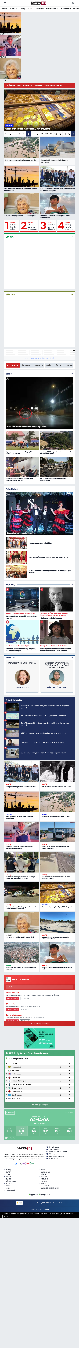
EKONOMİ (40, 9)
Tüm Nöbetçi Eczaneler (40, 1023)
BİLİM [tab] (48, 365)
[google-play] (45, 1195)
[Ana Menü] (5, 3)
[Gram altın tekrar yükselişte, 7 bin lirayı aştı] (57, 892)
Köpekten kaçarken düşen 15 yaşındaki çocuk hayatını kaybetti (51, 227)
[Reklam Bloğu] (39, 1038)
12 (56, 134)
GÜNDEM (13, 9)
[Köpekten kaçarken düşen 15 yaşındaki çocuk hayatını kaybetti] (21, 832)
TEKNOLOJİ (45, 1186)
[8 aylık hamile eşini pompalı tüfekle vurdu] (57, 771)
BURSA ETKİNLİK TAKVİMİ (50, 1188)
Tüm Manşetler (54, 1154)
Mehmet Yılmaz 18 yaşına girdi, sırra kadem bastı (57, 968)
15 (69, 134)
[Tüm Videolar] (72, 374)
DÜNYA (44, 814)
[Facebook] (16, 1163)
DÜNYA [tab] (58, 365)
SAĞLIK (43, 1183)
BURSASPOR (66, 9)
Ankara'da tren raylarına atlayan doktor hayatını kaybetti (56, 877)
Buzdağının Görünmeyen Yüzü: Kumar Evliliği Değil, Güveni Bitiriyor (57, 665)
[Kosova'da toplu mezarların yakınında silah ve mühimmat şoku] (21, 771)
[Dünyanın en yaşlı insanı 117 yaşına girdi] (21, 922)
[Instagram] (24, 1163)
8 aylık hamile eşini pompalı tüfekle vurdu (13, 227)
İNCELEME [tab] (26, 365)
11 (51, 134)
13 (60, 134)
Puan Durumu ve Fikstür (58, 1152)
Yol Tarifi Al (26, 998)
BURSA (4, 9)
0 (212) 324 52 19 (13, 1009)
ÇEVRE (8, 1174)
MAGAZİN (44, 1181)
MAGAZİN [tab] (39, 365)
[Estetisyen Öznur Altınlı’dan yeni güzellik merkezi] (16, 557)
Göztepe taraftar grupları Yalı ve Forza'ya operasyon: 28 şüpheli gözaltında (69, 227)
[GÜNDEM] (72, 295)
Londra (9, 935)
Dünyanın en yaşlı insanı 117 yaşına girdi (20, 937)
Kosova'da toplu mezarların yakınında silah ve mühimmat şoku (21, 787)
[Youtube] (28, 1163)
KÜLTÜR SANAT (52, 9)
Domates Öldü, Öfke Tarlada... (22, 663)
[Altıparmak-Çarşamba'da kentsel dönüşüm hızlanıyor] (21, 952)
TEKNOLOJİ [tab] (69, 365)
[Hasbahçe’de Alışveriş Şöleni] (16, 543)
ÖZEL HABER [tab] (12, 365)
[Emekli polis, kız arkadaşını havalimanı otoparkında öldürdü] (57, 832)
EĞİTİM (8, 1177)
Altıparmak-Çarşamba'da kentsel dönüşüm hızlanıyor (21, 968)
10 (46, 134)
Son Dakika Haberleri (56, 1156)
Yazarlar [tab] (10, 658)
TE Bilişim (45, 1209)
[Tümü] (72, 584)
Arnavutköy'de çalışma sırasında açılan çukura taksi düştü (55, 938)
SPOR (8, 1186)
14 (65, 134)
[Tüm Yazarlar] (72, 658)
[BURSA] (72, 237)
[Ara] (73, 3)
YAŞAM (30, 9)
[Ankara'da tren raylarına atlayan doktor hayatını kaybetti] (57, 862)
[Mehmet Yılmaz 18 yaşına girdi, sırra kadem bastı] (57, 952)
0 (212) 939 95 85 (13, 998)
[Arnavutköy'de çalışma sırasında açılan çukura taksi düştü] (57, 922)
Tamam (6, 1216)
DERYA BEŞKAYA (22, 687)
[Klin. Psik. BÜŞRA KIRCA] (56, 677)
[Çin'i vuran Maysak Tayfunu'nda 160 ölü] (57, 802)
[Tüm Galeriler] (72, 489)
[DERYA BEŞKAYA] (22, 677)
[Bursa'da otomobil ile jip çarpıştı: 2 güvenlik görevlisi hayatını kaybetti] (21, 892)
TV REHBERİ (10, 1190)
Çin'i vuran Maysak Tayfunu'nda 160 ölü (56, 816)
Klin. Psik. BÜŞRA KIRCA (56, 687)
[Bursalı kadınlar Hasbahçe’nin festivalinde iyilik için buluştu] (16, 571)
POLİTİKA (9, 1183)
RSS (20, 1203)
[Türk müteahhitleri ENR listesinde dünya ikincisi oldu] (21, 802)
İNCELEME (44, 1179)
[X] (20, 1163)
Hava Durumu (54, 1147)
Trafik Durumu (54, 1149)
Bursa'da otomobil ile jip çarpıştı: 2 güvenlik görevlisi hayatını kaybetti (21, 908)
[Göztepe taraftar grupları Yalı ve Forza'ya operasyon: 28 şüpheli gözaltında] (21, 862)
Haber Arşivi (53, 1158)
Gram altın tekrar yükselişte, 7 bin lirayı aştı (57, 907)
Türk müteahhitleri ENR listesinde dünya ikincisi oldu (20, 817)
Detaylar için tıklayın (39, 1105)
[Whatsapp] (32, 1163)
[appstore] (33, 1195)
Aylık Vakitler (11, 1138)
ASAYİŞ (22, 9)
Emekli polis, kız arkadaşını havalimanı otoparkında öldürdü (33, 227)
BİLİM (43, 1170)
